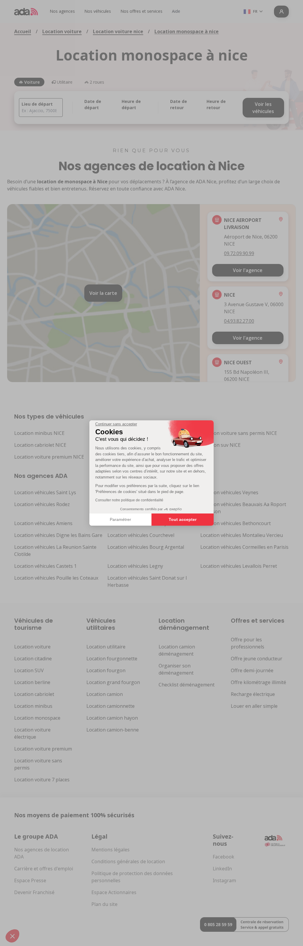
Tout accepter (182, 519)
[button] (12, 936)
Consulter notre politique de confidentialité (129, 500)
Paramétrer (120, 519)
